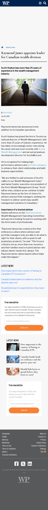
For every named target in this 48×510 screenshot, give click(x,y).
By (6, 112)
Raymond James (33, 213)
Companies (6, 433)
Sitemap (43, 448)
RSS (42, 451)
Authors (4, 451)
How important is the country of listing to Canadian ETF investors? (31, 347)
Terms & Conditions (9, 448)
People (4, 436)
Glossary (5, 439)
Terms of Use (6, 445)
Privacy (43, 439)
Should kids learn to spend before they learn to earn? (30, 372)
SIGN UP (24, 328)
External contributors (9, 454)
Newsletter (6, 442)
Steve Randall (7, 112)
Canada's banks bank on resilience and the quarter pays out (31, 359)
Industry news (10, 47)
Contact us (42, 436)
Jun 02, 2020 (5, 116)
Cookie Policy (41, 442)
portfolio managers (36, 165)
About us (43, 433)
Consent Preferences (38, 445)
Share (3, 120)
